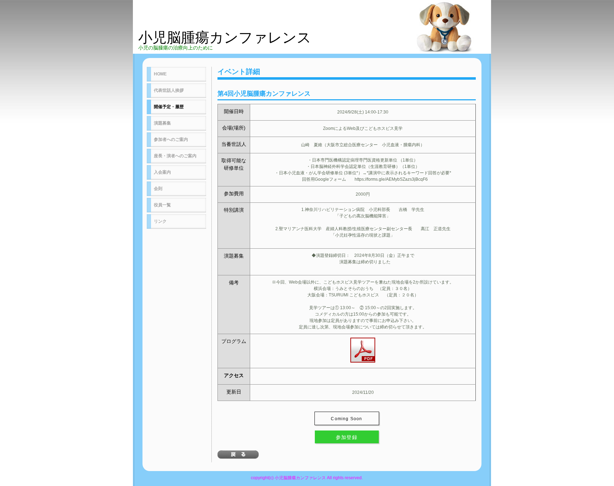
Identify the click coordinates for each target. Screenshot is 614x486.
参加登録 (347, 437)
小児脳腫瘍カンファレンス (224, 37)
